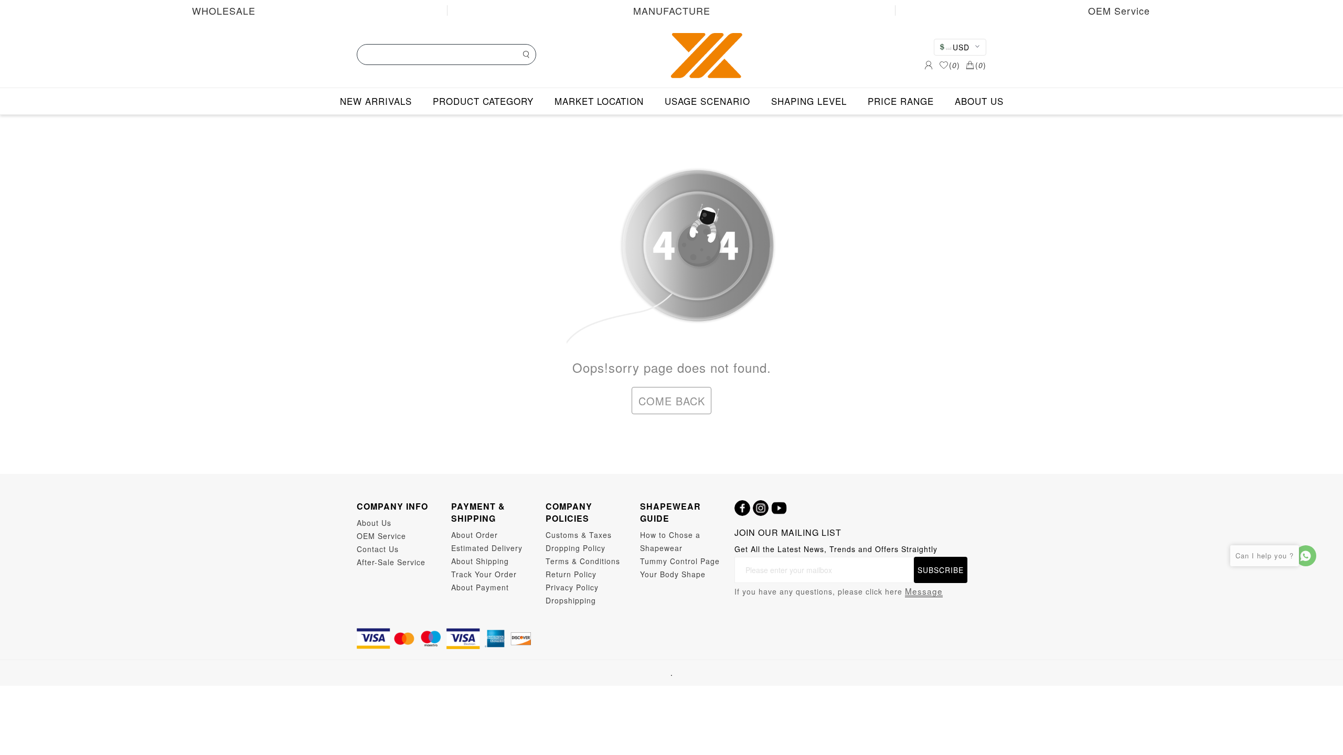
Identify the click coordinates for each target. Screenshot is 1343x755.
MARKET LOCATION (599, 100)
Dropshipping (571, 600)
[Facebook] (742, 508)
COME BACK (671, 400)
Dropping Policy (575, 548)
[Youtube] (779, 508)
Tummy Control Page (680, 561)
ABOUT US (979, 100)
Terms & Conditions (583, 561)
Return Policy (571, 574)
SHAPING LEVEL (809, 100)
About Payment (480, 587)
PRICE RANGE (901, 100)
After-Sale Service (391, 562)
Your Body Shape (673, 574)
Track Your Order (484, 574)
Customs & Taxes (579, 535)
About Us (374, 522)
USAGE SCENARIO (707, 100)
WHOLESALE (223, 10)
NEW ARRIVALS (376, 100)
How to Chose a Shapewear (670, 541)
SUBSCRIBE (941, 570)
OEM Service (1119, 10)
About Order (474, 535)
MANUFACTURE (671, 10)
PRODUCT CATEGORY (483, 100)
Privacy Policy (572, 587)
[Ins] (761, 508)
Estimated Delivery (487, 548)
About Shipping (480, 561)
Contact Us (378, 549)
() (954, 65)
